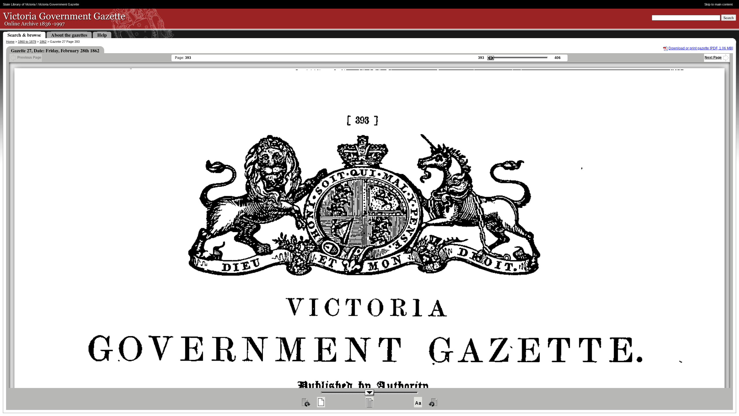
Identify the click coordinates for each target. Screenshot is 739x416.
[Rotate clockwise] (305, 402)
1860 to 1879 (27, 41)
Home (10, 41)
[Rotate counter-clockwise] (433, 402)
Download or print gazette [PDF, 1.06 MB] (701, 48)
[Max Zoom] (418, 402)
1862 (43, 41)
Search (728, 17)
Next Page (713, 57)
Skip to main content (718, 4)
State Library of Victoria (19, 4)
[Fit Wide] (369, 402)
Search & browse (24, 34)
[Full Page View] (321, 402)
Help (102, 34)
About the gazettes (69, 34)
